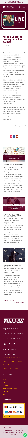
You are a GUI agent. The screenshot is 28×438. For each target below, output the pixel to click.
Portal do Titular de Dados (10, 368)
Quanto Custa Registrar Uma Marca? (12, 265)
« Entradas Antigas (8, 300)
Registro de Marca (9, 223)
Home (4, 379)
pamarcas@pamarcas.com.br (11, 358)
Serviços (5, 385)
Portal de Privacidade (9, 365)
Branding (16, 170)
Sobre (4, 382)
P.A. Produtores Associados (15, 167)
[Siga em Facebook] (14, 136)
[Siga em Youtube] (17, 136)
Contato (5, 391)
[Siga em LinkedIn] (14, 344)
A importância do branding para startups (13, 165)
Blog (4, 394)
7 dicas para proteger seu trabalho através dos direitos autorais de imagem (12, 215)
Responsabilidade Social (10, 388)
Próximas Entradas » (19, 303)
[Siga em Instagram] (11, 136)
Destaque (7, 172)
